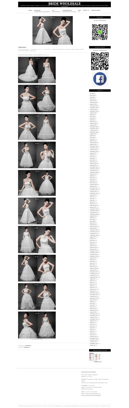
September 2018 (94, 256)
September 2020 (94, 214)
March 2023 (93, 161)
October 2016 (93, 296)
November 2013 (94, 340)
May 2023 (92, 158)
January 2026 (93, 104)
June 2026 (92, 95)
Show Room (47, 49)
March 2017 (93, 287)
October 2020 (93, 212)
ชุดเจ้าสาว (28, 50)
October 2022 (93, 170)
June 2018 (92, 261)
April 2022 (92, 181)
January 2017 (93, 291)
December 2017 (94, 272)
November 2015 (94, 315)
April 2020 (92, 223)
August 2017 (93, 279)
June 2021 (92, 198)
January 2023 (93, 165)
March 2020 (93, 224)
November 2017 (94, 273)
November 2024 (94, 128)
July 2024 (92, 135)
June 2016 (92, 303)
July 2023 (92, 154)
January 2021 (93, 207)
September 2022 (94, 172)
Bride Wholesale (75, 49)
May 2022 (92, 179)
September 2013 (94, 343)
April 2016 (92, 306)
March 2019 (93, 245)
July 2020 (92, 217)
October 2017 (93, 275)
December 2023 (94, 146)
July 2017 (92, 280)
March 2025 (93, 121)
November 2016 (94, 294)
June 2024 (92, 137)
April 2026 (92, 99)
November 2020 (94, 210)
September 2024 (94, 132)
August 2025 (93, 113)
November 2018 (94, 252)
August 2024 (93, 133)
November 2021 (94, 189)
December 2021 (94, 188)
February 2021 (93, 205)
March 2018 (93, 266)
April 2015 (92, 327)
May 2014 (92, 333)
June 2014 (92, 331)
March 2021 (93, 203)
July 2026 (92, 93)
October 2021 (93, 191)
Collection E (28, 345)
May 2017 (92, 284)
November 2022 (94, 168)
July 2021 (92, 196)
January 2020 (93, 228)
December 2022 (94, 167)
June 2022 (92, 177)
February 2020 (93, 226)
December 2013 (94, 338)
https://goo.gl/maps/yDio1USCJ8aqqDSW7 (91, 395)
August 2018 (93, 258)
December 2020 (94, 209)
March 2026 (93, 100)
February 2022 (93, 184)
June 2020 (92, 219)
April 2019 (92, 244)
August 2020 (93, 216)
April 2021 (92, 202)
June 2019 (92, 240)
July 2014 (92, 329)
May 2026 (92, 97)
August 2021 (93, 195)
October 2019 (93, 233)
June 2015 (92, 324)
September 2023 (94, 151)
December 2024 (94, 126)
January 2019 (93, 249)
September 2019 (94, 235)
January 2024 (93, 144)
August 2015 (93, 320)
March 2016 (93, 308)
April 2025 (92, 119)
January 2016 (93, 312)
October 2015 (93, 317)
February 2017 (93, 289)
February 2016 (93, 310)
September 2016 (94, 298)
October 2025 (93, 109)
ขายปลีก (82, 49)
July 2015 (92, 322)
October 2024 (93, 130)
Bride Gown (68, 49)
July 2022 (92, 175)
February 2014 (93, 336)
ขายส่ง (19, 50)
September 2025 (94, 111)
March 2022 (93, 182)
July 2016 (92, 301)
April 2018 (92, 265)
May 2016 (92, 305)
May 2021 (92, 200)
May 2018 (92, 263)
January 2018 (93, 270)
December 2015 (94, 313)
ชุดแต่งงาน (33, 50)
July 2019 (92, 238)
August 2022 (93, 174)
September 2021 (94, 193)
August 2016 (93, 299)
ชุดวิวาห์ (23, 50)
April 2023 (92, 160)
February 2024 (93, 142)
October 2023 (93, 149)
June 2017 (92, 282)
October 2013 (93, 341)
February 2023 (93, 163)
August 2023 (93, 153)
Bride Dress (62, 49)
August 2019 (93, 237)
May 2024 (92, 139)
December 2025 (94, 106)
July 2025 (92, 114)
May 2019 (92, 242)
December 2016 (94, 292)
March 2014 (93, 334)
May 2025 (92, 118)
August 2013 (93, 345)
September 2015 (94, 319)
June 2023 (92, 156)
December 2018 (94, 251)
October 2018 (93, 254)
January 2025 (93, 125)
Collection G (27, 347)
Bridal (58, 49)
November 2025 (94, 107)
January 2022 (93, 186)
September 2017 (94, 277)
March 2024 (93, 140)
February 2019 (93, 247)
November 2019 (94, 231)
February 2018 (93, 268)
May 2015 (92, 326)
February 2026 (93, 102)
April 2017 (92, 285)
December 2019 (94, 230)
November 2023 (94, 147)
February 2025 (93, 123)
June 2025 (92, 116)
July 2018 (92, 259)
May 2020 (92, 221)
